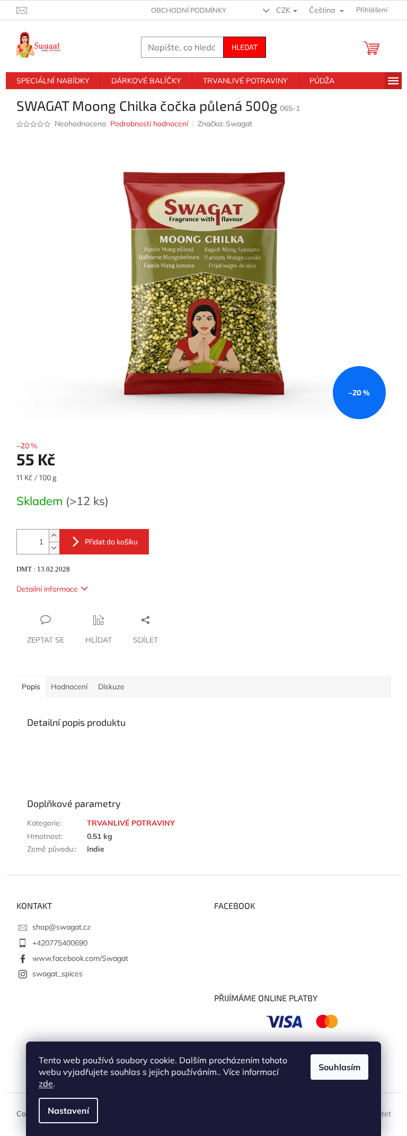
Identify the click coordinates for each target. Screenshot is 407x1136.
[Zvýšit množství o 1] (54, 536)
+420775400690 (59, 943)
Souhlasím (339, 1067)
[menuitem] (53, 80)
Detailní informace (47, 589)
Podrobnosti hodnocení (149, 123)
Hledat (245, 46)
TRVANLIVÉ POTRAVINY (131, 823)
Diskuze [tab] (111, 686)
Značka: (225, 123)
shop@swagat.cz (61, 927)
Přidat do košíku (111, 541)
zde (46, 1083)
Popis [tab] (31, 686)
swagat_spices (57, 973)
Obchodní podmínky (188, 10)
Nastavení (68, 1110)
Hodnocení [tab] (69, 686)
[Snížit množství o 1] (54, 548)
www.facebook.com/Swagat (80, 958)
